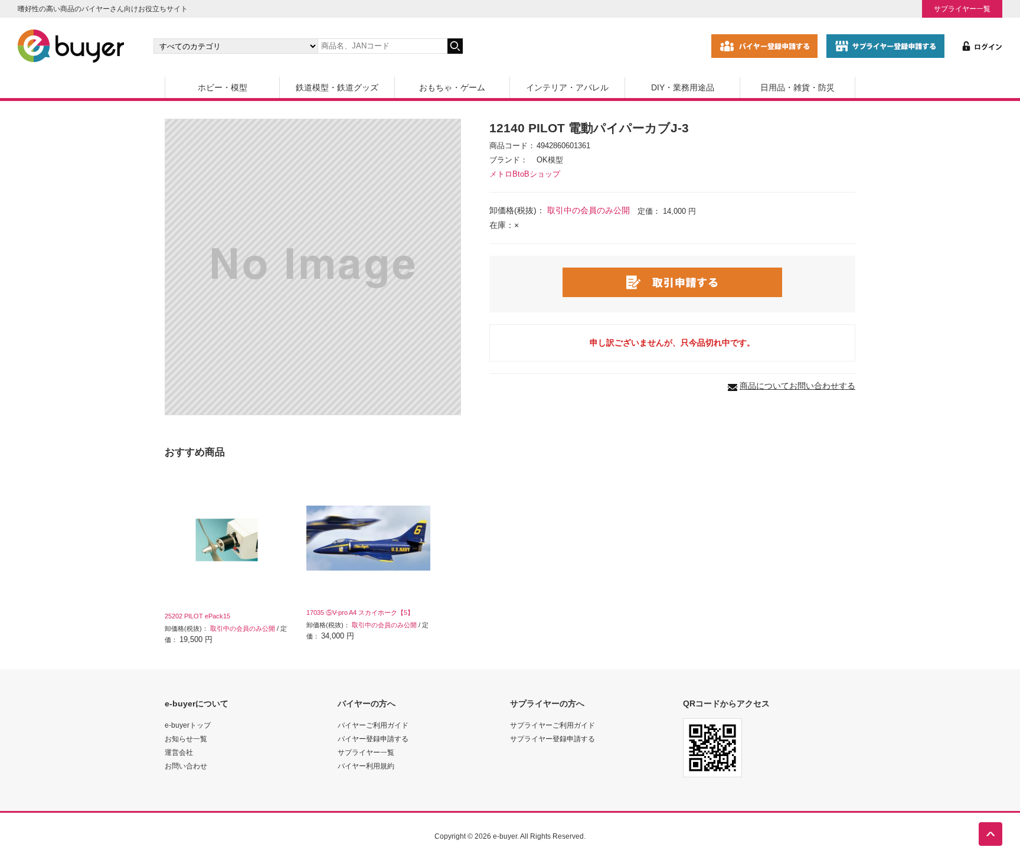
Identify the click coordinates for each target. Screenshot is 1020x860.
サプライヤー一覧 (962, 8)
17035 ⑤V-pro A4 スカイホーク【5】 (360, 612)
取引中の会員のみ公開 (588, 210)
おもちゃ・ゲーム (452, 87)
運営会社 (179, 752)
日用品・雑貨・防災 (797, 87)
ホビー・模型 (222, 87)
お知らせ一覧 (186, 738)
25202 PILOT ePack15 (197, 616)
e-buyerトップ (188, 725)
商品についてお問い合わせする (797, 385)
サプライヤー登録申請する (552, 738)
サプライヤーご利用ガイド (552, 725)
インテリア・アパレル (567, 87)
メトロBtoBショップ (524, 174)
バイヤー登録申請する (373, 738)
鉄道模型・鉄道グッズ (337, 87)
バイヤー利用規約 (366, 766)
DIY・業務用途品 (682, 87)
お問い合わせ (186, 766)
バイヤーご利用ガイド (373, 725)
